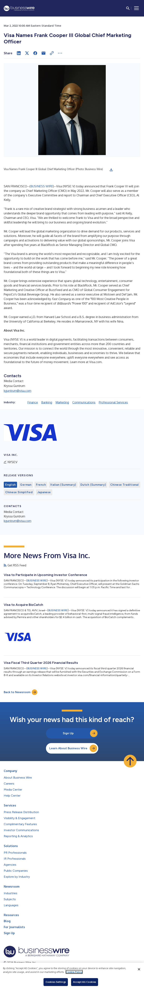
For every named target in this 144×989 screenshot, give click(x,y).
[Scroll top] (130, 761)
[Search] (128, 8)
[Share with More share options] (60, 53)
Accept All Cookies (84, 981)
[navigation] (136, 8)
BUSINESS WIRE (41, 186)
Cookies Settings (56, 981)
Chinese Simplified (19, 492)
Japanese (44, 492)
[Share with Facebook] (35, 53)
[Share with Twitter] (27, 53)
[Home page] (19, 8)
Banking (46, 402)
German (26, 484)
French (41, 484)
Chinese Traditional (124, 484)
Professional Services (113, 402)
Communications (83, 402)
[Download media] (111, 169)
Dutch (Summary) (93, 484)
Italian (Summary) (63, 484)
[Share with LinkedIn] (19, 53)
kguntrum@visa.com (17, 391)
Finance (32, 402)
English (10, 484)
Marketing (62, 402)
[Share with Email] (43, 53)
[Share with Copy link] (52, 53)
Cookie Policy (74, 971)
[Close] (139, 969)
